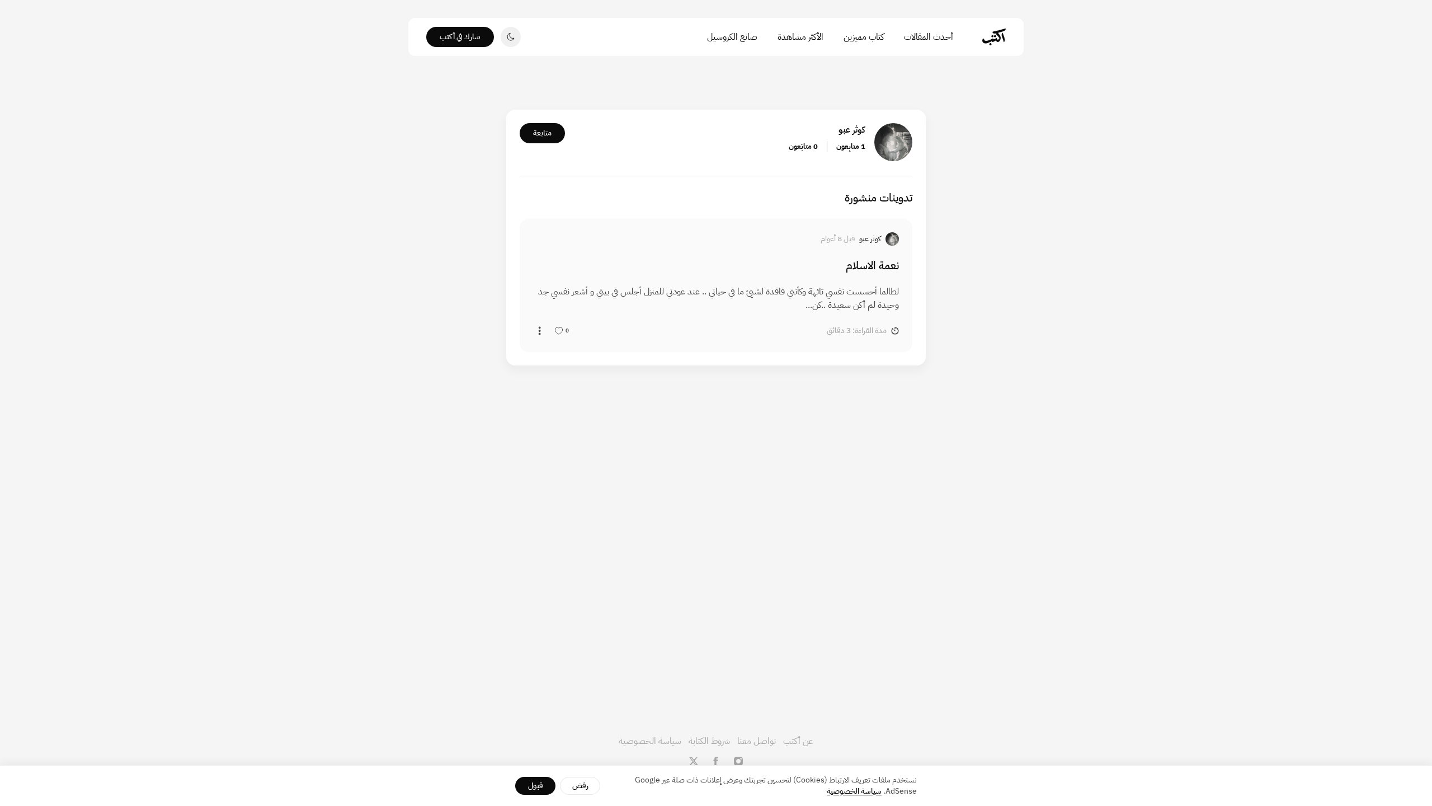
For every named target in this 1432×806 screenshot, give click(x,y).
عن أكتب (798, 741)
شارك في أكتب (460, 37)
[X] (693, 761)
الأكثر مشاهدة (800, 37)
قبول (535, 785)
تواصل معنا (756, 741)
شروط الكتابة (709, 741)
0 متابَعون (803, 146)
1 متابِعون (850, 146)
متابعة (542, 133)
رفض (580, 785)
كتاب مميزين (864, 37)
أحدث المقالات (928, 37)
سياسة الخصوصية (650, 741)
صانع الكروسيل (732, 37)
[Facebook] (716, 761)
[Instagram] (738, 761)
